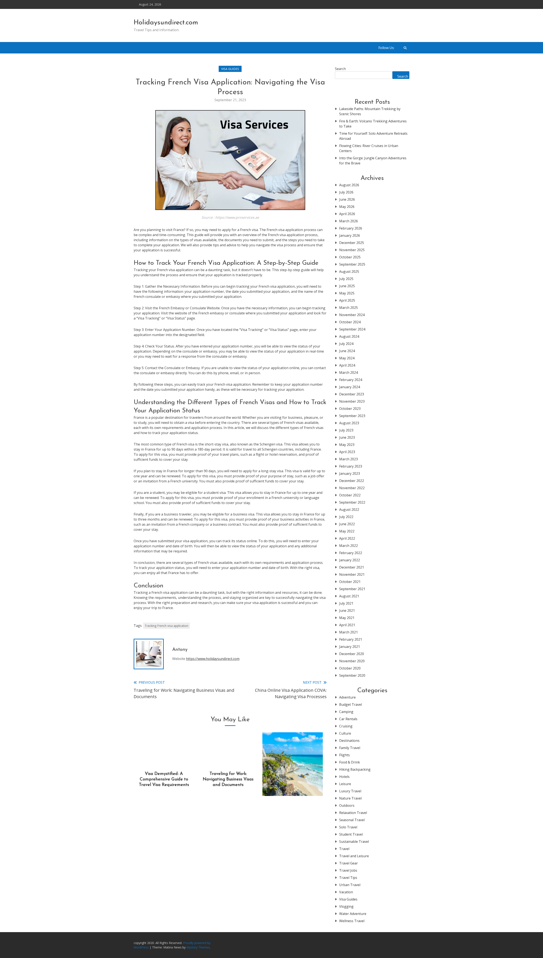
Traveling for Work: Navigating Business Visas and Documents (228, 779)
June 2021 (347, 610)
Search (340, 68)
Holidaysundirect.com (166, 22)
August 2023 (349, 423)
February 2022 (350, 552)
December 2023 (351, 394)
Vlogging (346, 906)
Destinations (349, 740)
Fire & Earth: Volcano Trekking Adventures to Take (373, 124)
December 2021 (351, 567)
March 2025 (348, 307)
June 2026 (347, 199)
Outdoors (346, 805)
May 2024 (346, 358)
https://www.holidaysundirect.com (212, 658)
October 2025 (350, 257)
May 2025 (346, 293)
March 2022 (348, 545)
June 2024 (347, 351)
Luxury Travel (350, 791)
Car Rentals (348, 719)
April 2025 (347, 300)
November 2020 (352, 661)
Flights (344, 755)
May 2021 (346, 617)
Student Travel (351, 834)
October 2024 (350, 322)
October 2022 (350, 495)
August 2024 (349, 336)
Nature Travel (350, 798)
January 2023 (349, 473)
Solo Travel (348, 827)
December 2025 (351, 242)
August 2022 (349, 509)
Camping (346, 711)
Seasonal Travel (352, 820)
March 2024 (348, 372)
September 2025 (352, 264)
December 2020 (351, 653)
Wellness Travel (351, 921)
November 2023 (352, 401)
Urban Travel (349, 884)
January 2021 (349, 646)
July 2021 (346, 603)
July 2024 (346, 343)
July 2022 (346, 516)
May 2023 (346, 444)
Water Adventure (352, 913)
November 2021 (352, 574)
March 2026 (348, 221)
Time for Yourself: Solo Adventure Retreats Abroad (373, 136)
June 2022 (347, 524)
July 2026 (346, 192)
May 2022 (346, 531)
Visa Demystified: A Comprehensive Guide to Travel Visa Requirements (164, 779)
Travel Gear (348, 863)
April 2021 (347, 625)
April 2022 (347, 538)
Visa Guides (230, 69)
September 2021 (352, 589)
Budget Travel (350, 704)
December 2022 (351, 480)
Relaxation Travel (353, 812)
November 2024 (352, 314)
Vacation (346, 892)
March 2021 (348, 632)
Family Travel (349, 747)
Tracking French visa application (166, 626)
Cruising (346, 726)
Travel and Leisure (354, 856)
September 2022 (352, 502)
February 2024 (350, 379)
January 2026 (349, 235)
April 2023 (347, 452)
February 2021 (350, 639)
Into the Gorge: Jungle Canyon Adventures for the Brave (372, 160)
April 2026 (347, 213)
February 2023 (350, 466)
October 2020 (350, 668)
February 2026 (350, 228)
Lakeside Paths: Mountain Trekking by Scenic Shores (369, 111)
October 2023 (350, 408)
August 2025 (349, 271)
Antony (180, 649)
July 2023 (346, 430)
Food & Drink (349, 762)
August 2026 (349, 185)
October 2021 (350, 581)
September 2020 (352, 675)
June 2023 (347, 437)
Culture (345, 733)
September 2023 (352, 415)
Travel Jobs (348, 870)
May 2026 (346, 206)
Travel (344, 848)
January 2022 (349, 560)
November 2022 (352, 488)
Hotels (344, 776)
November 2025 (352, 250)
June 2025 (347, 286)
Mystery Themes (198, 947)
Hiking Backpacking (355, 769)
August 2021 (349, 596)
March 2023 (348, 459)
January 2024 (349, 387)
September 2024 (352, 329)
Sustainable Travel (354, 841)
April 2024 (347, 365)
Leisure (345, 784)
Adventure (347, 697)
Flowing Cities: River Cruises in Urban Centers (368, 148)
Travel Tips (348, 877)
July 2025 (346, 278)
